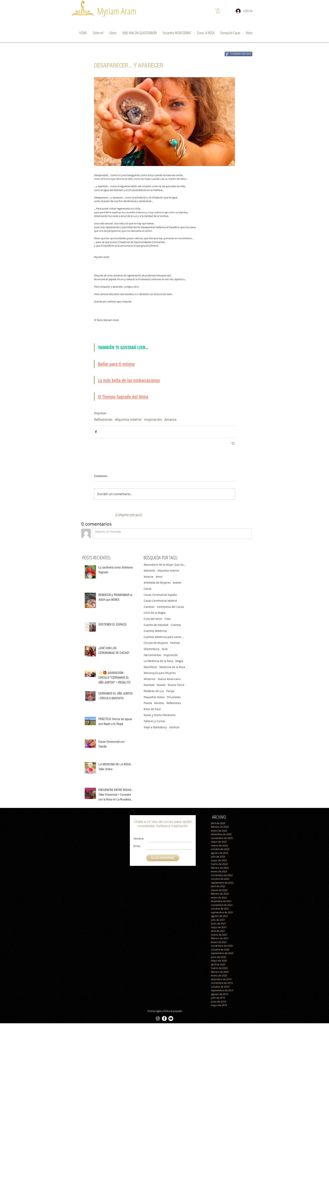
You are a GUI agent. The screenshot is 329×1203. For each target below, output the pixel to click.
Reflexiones (103, 419)
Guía (165, 649)
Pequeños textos (154, 697)
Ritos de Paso (152, 709)
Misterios (150, 679)
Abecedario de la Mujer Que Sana (165, 564)
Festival (175, 643)
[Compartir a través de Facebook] (96, 432)
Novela (161, 685)
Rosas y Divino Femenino (159, 715)
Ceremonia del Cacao (170, 607)
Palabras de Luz (154, 691)
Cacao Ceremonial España (160, 595)
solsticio (174, 727)
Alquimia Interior (128, 419)
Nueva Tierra (176, 685)
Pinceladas (174, 697)
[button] (218, 11)
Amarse (170, 419)
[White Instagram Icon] (157, 1018)
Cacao (147, 588)
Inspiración (153, 419)
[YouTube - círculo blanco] (170, 1018)
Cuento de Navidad (156, 625)
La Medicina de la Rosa (158, 661)
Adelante (149, 570)
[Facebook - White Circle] (164, 1018)
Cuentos (176, 625)
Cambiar (149, 607)
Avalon (177, 582)
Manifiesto (150, 667)
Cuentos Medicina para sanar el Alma (165, 637)
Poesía (148, 703)
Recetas (159, 703)
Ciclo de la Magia (154, 612)
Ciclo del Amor (153, 619)
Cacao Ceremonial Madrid (160, 600)
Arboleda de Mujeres (157, 582)
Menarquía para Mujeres (160, 673)
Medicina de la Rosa (172, 667)
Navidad (149, 685)
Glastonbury (151, 649)
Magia (179, 661)
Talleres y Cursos (154, 721)
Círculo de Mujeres (156, 643)
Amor (159, 576)
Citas (167, 619)
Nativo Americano (169, 679)
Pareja (170, 691)
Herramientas (152, 655)
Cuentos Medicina (155, 631)
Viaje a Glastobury (155, 727)
